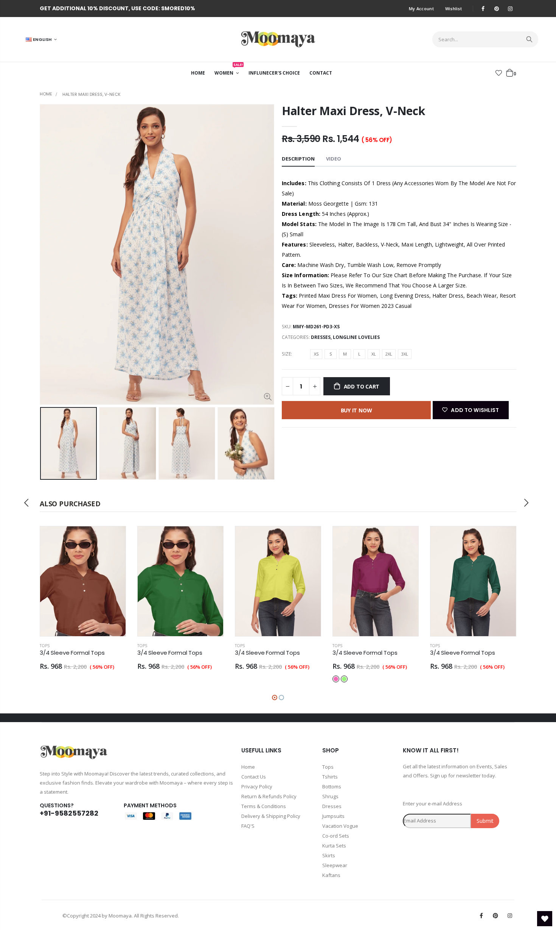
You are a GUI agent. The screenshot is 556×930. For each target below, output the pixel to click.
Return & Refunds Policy (269, 796)
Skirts (328, 855)
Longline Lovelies (356, 337)
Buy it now (356, 410)
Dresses (321, 337)
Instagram (510, 915)
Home (46, 94)
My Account (421, 8)
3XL (404, 354)
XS (316, 354)
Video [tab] (333, 158)
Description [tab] (298, 158)
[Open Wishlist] (544, 918)
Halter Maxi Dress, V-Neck (353, 111)
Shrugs (330, 796)
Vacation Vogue (340, 825)
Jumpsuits (333, 816)
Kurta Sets (334, 845)
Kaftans (331, 875)
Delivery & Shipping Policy (270, 816)
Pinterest (495, 915)
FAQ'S (248, 825)
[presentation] (47, 443)
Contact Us (253, 776)
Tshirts (330, 776)
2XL (388, 354)
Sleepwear (334, 865)
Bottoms (331, 786)
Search (528, 39)
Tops (48, 645)
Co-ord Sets (335, 835)
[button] (274, 697)
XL (373, 354)
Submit (485, 820)
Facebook (481, 915)
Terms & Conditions (263, 806)
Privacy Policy (256, 786)
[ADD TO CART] (116, 539)
